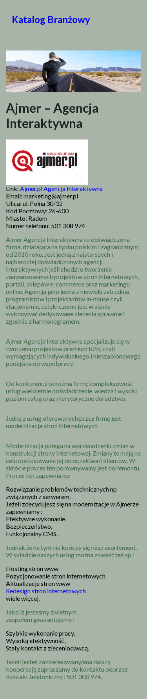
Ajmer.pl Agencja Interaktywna (61, 188)
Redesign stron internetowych (46, 591)
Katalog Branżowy (51, 19)
